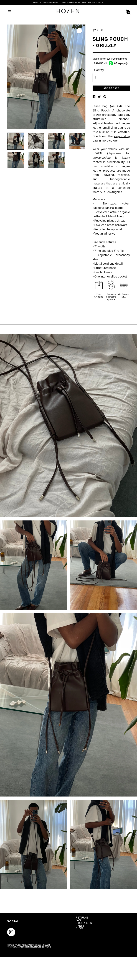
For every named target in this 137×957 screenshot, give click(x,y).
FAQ (78, 920)
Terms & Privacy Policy (17, 945)
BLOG (79, 928)
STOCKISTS (84, 923)
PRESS (80, 925)
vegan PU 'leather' (113, 207)
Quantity (98, 70)
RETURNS (82, 917)
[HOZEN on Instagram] (11, 932)
